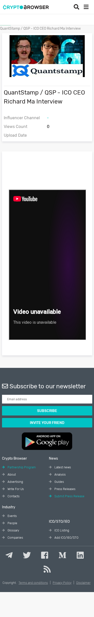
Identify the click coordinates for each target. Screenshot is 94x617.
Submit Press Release (69, 496)
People (12, 523)
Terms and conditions (33, 583)
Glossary (13, 530)
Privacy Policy (62, 583)
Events (12, 516)
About (11, 474)
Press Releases (64, 489)
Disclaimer (83, 583)
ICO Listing (61, 530)
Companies (15, 537)
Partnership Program (21, 467)
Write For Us (15, 489)
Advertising (15, 482)
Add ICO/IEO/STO (66, 537)
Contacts (13, 496)
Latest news (62, 467)
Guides (59, 482)
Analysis (60, 474)
